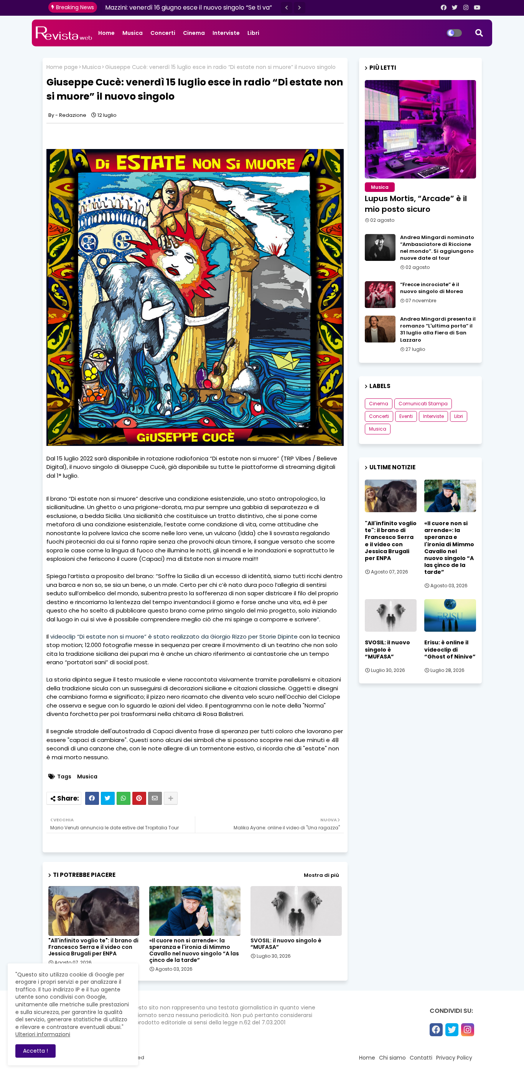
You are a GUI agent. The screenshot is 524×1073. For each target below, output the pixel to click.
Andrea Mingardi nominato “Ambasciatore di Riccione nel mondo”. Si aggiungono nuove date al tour (437, 248)
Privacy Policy (454, 1058)
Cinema (194, 33)
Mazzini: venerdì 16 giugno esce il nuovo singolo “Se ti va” (188, 7)
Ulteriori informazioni (42, 1034)
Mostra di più (321, 875)
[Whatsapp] (123, 798)
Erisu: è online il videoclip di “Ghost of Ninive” (450, 649)
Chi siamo (392, 1058)
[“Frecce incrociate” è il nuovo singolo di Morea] (380, 294)
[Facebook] (92, 798)
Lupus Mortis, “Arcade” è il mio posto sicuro (416, 204)
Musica (132, 33)
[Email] (155, 798)
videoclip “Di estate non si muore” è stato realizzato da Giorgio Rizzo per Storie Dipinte (174, 636)
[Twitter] (108, 798)
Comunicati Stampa (423, 403)
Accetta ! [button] (35, 1051)
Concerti (162, 33)
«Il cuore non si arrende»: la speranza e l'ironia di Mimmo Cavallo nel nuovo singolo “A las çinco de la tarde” (194, 950)
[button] (286, 7)
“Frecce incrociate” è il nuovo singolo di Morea (431, 288)
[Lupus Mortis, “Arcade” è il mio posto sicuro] (420, 129)
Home (106, 33)
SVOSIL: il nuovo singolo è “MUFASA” (285, 943)
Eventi (406, 416)
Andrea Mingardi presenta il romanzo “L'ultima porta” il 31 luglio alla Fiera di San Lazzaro (438, 330)
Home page (62, 67)
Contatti (421, 1058)
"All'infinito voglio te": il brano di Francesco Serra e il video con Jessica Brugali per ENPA (93, 947)
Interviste (226, 33)
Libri (253, 33)
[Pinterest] (139, 798)
